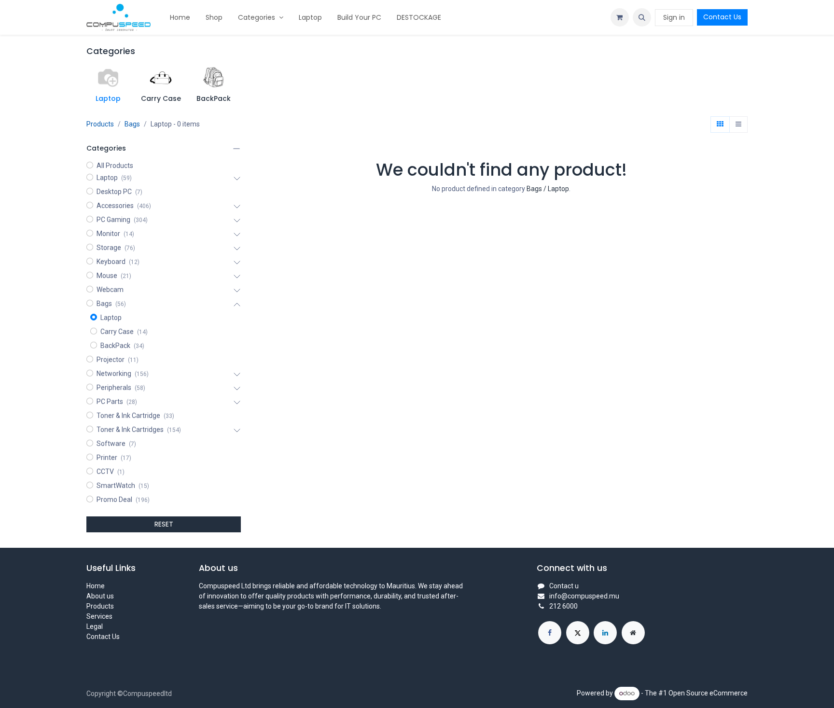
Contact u (564, 586)
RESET (163, 524)
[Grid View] (720, 124)
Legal (94, 626)
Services (99, 616)
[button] (642, 17)
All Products (115, 165)
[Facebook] (549, 632)
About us (100, 596)
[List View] (738, 124)
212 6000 (563, 606)
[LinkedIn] (605, 632)
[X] (577, 632)
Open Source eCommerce (708, 693)
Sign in (674, 17)
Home (95, 586)
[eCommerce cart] (620, 17)
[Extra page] (633, 632)
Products (100, 124)
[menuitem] (180, 18)
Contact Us (722, 17)
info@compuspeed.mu (584, 596)
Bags (132, 124)
